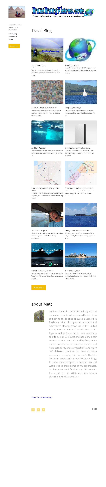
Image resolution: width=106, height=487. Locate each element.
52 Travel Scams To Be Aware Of (43, 107)
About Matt (12, 36)
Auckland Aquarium (38, 147)
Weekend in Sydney (72, 270)
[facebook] (33, 409)
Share (10, 39)
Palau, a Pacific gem (39, 230)
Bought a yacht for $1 (73, 107)
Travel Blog (12, 34)
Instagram (14, 46)
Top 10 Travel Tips (38, 65)
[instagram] (43, 409)
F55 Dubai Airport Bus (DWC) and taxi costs (45, 189)
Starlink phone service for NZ (42, 270)
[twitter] (38, 409)
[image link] (16, 12)
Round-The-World (71, 65)
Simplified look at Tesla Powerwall (77, 147)
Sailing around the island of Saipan (77, 230)
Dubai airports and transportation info (79, 188)
